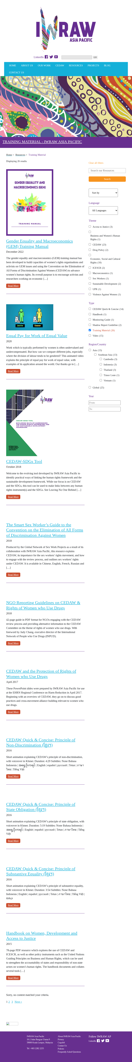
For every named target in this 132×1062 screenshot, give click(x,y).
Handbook (99, 314)
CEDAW (60, 65)
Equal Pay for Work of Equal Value (36, 335)
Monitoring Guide (103, 319)
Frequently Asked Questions (69, 1052)
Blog (107, 65)
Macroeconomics (103, 273)
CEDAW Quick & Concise (108, 309)
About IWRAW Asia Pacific (69, 1036)
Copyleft (61, 1042)
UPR (97, 289)
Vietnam (110, 380)
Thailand (110, 370)
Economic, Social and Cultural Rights (105, 261)
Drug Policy (100, 250)
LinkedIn (39, 57)
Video (98, 335)
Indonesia (110, 364)
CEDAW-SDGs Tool (24, 461)
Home (12, 65)
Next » (18, 1001)
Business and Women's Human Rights (105, 237)
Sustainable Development (107, 284)
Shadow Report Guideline (107, 325)
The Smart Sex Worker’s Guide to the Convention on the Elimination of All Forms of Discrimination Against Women (44, 530)
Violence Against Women (107, 294)
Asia (97, 350)
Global (98, 387)
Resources (76, 65)
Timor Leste (111, 375)
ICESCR (99, 268)
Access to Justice (103, 227)
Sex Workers (101, 278)
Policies (61, 1049)
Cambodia (110, 359)
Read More (13, 285)
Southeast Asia (107, 355)
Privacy (61, 1039)
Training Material (104, 330)
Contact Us (16, 72)
